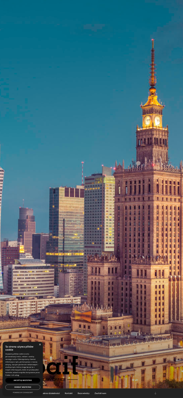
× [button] (40, 345)
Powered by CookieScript (23, 392)
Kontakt (69, 393)
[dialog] (23, 368)
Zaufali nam (100, 393)
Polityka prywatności (28, 375)
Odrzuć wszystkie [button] (22, 387)
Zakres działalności (50, 393)
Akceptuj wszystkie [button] (23, 380)
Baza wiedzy (83, 393)
